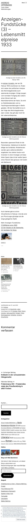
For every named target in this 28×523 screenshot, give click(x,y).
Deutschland (23, 425)
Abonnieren (7, 475)
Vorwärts (19, 315)
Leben (18, 309)
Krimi (13, 434)
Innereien (3, 313)
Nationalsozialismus (17, 437)
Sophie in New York (7, 493)
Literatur (5, 437)
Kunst (16, 434)
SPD (18, 441)
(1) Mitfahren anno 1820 (9, 225)
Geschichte (13, 309)
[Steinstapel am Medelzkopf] (5, 452)
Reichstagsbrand (5, 315)
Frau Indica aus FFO (7, 488)
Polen (23, 437)
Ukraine (7, 443)
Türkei (23, 441)
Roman (9, 441)
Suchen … (4, 403)
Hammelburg (10, 432)
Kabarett (6, 434)
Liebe (18, 434)
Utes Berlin (4, 498)
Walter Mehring (17, 443)
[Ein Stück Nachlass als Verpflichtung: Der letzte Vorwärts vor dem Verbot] (6, 261)
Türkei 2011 (3, 443)
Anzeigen (15, 311)
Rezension (3, 441)
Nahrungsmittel (11, 313)
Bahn (16, 422)
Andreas (6, 307)
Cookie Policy (23, 516)
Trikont (20, 441)
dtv (12, 427)
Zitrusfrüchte (4, 317)
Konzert (10, 434)
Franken (23, 427)
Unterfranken (11, 443)
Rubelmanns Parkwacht (8, 491)
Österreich (23, 443)
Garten (21, 430)
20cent (3, 422)
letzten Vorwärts (8, 83)
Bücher (12, 425)
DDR (19, 425)
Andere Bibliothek (10, 422)
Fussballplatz (16, 430)
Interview (23, 432)
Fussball (12, 430)
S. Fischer (14, 441)
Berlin (19, 423)
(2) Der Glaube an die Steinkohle (12, 228)
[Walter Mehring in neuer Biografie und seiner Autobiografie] (18, 261)
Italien (2, 434)
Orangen (18, 313)
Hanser (15, 432)
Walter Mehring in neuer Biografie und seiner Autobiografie (18, 266)
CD (17, 425)
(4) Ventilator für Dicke (9, 230)
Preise (22, 313)
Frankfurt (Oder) (5, 430)
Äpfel (19, 311)
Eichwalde (16, 428)
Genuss (24, 430)
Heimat (18, 432)
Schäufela (13, 315)
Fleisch (23, 311)
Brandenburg (5, 425)
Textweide (4, 496)
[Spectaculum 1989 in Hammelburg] (14, 452)
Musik (11, 437)
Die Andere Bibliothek (6, 427)
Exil (20, 427)
